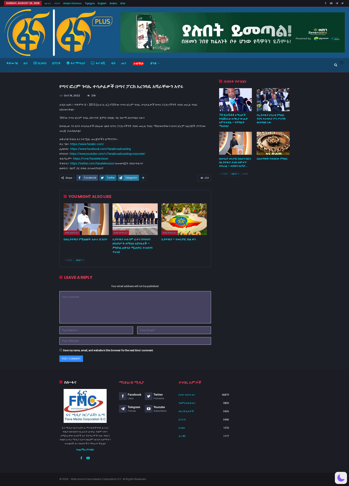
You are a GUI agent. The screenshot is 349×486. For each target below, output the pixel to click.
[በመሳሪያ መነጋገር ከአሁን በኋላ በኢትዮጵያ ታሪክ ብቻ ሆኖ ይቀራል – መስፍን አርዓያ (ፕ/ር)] (235, 143)
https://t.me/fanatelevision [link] (90, 158)
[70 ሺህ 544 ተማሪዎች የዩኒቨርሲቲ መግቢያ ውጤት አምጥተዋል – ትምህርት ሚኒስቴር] (235, 99)
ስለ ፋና (48, 3)
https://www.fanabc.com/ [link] (87, 144)
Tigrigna (90, 3)
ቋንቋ (153, 63)
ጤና (123, 63)
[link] (100, 149)
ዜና (26, 63)
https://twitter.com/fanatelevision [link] (92, 163)
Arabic (113, 3)
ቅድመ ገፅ (12, 63)
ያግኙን (57, 3)
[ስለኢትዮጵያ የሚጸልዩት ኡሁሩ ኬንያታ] (86, 219)
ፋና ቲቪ (100, 63)
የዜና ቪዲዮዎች (186, 411)
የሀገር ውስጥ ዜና (72, 232)
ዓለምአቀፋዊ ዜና (187, 402)
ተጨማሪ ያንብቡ (85, 449)
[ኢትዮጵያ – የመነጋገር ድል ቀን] (184, 219)
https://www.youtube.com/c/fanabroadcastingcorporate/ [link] (107, 154)
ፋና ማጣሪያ (78, 63)
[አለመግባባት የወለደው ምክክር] (273, 143)
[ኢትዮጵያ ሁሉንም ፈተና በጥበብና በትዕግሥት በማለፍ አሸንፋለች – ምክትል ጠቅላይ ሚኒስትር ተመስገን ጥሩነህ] (135, 219)
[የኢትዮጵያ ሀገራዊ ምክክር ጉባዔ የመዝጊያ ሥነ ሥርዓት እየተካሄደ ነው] (273, 99)
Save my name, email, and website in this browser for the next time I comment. (108, 350)
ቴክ (113, 63)
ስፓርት (56, 63)
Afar (122, 3)
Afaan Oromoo (72, 3)
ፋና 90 (182, 436)
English (102, 3)
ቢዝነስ (42, 63)
